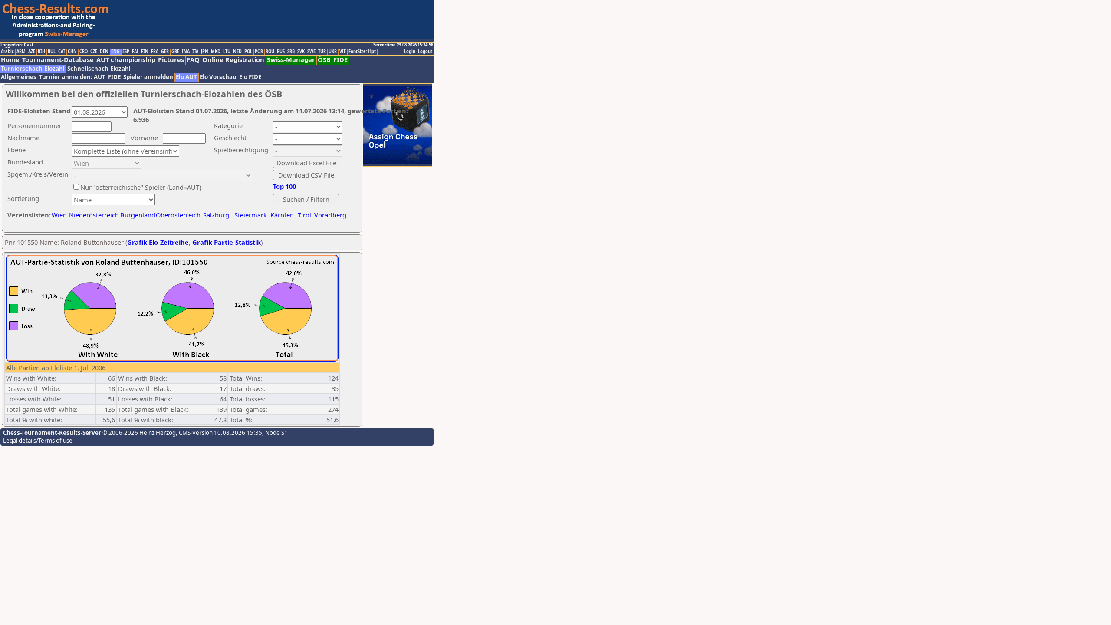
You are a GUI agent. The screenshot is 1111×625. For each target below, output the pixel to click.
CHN (72, 51)
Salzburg (216, 215)
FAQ (193, 60)
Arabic (7, 51)
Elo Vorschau (218, 77)
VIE (342, 51)
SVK (301, 51)
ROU (270, 51)
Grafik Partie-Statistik (226, 242)
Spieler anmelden (148, 77)
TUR (322, 51)
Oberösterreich (178, 215)
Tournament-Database (58, 60)
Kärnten (282, 215)
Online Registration (233, 60)
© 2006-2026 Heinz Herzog (138, 433)
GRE (175, 51)
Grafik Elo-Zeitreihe (158, 242)
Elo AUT (186, 77)
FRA (154, 51)
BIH (41, 51)
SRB (291, 51)
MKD (215, 51)
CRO (83, 51)
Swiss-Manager (291, 60)
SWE (311, 51)
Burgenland (137, 215)
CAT (61, 51)
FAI (135, 51)
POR (259, 51)
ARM (21, 51)
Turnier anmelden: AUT (72, 77)
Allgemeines (18, 77)
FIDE (340, 60)
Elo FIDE (250, 77)
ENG (115, 51)
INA (186, 51)
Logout (425, 51)
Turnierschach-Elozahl (33, 68)
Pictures (171, 60)
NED (237, 51)
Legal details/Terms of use (37, 440)
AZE (31, 51)
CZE (93, 51)
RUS (281, 51)
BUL (52, 51)
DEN (104, 51)
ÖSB (324, 60)
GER (165, 51)
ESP (125, 51)
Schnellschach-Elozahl (99, 68)
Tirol (304, 215)
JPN (204, 51)
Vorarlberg (330, 215)
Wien (59, 215)
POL (248, 51)
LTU (226, 51)
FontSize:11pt (362, 51)
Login (409, 51)
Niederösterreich (92, 215)
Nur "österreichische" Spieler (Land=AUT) (140, 187)
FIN (144, 51)
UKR (333, 51)
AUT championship (125, 60)
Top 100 (284, 186)
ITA (195, 51)
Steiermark (250, 215)
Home (10, 60)
